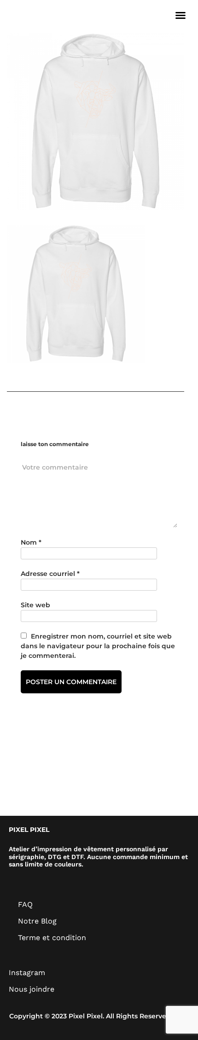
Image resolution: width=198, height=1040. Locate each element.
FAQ (25, 904)
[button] (180, 15)
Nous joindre (31, 989)
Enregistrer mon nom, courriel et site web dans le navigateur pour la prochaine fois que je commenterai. (98, 646)
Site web (35, 605)
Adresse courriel (50, 573)
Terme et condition (52, 937)
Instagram (27, 972)
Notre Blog (37, 921)
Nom (31, 542)
